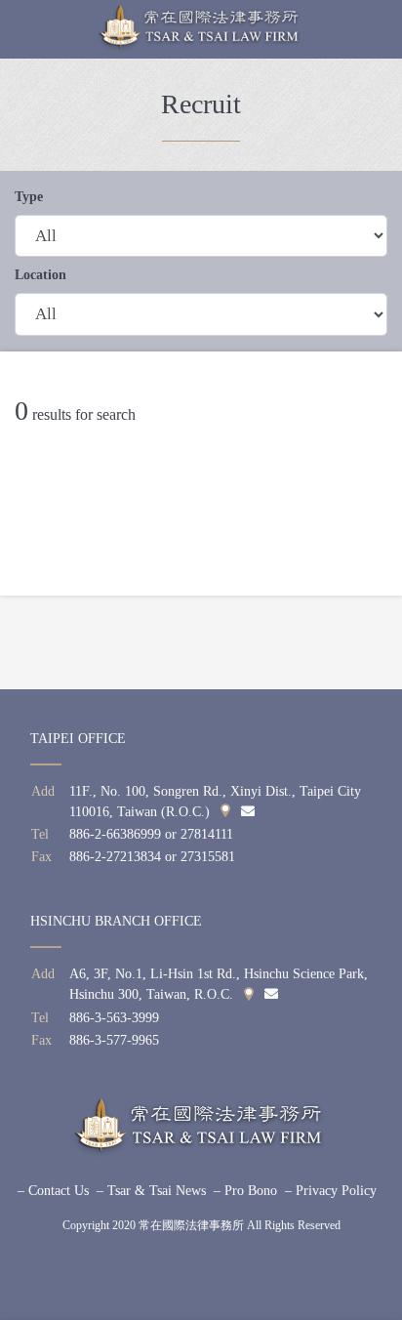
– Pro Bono (245, 1190)
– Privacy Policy (331, 1190)
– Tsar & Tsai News (151, 1190)
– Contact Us (53, 1190)
